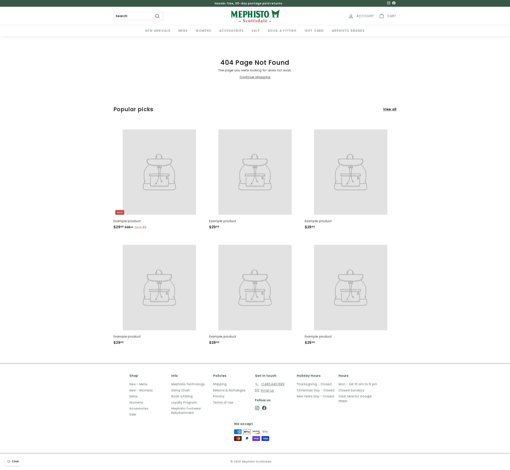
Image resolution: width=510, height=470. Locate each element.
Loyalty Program (184, 402)
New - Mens (138, 384)
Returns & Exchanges (229, 390)
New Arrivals (158, 31)
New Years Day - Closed (315, 396)
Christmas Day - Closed (315, 390)
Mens (183, 31)
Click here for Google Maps (355, 398)
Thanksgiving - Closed (314, 384)
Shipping (220, 384)
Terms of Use (223, 402)
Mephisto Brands (348, 31)
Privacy (218, 396)
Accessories (231, 31)
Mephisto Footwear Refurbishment (186, 410)
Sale (256, 31)
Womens (203, 31)
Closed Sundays (351, 390)
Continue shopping (255, 77)
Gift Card (314, 31)
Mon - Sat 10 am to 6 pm (358, 384)
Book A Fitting (282, 31)
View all (389, 109)
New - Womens (141, 390)
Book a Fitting (182, 396)
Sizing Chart (180, 390)
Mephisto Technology (188, 384)
